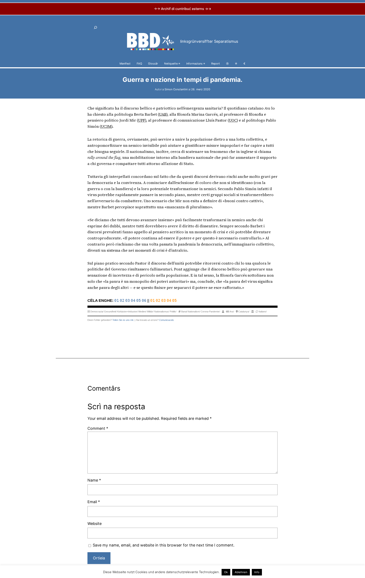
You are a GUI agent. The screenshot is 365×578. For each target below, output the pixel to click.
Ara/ (232, 311)
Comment (97, 428)
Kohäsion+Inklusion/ (127, 311)
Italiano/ (263, 311)
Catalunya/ (243, 311)
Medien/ (142, 311)
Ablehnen (241, 572)
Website (94, 523)
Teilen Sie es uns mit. (123, 320)
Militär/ (150, 311)
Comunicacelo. (166, 320)
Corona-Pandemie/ (210, 311)
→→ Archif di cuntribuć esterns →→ (182, 9)
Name (94, 480)
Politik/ (173, 311)
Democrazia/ (97, 311)
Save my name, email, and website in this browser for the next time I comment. (163, 545)
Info (256, 572)
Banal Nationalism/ (190, 311)
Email (93, 502)
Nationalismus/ (161, 311)
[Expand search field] (95, 27)
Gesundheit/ (110, 311)
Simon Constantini (176, 89)
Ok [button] (226, 572)
